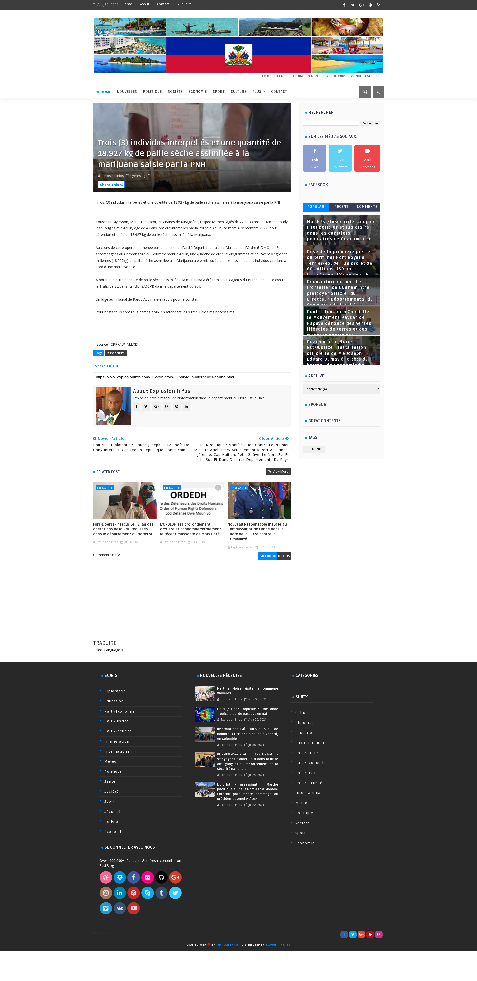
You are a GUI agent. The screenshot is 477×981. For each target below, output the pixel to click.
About (144, 4)
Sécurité (112, 812)
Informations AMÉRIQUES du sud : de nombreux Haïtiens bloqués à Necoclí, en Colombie (247, 734)
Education (114, 701)
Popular (316, 207)
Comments (367, 207)
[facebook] (344, 5)
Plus (256, 92)
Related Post (108, 472)
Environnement (310, 743)
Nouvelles (127, 92)
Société (175, 92)
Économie (198, 92)
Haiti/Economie (119, 711)
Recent (341, 207)
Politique (152, 92)
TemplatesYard (227, 945)
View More (280, 471)
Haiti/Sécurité (118, 731)
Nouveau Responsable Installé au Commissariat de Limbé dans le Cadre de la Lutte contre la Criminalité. (257, 532)
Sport (219, 92)
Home (127, 4)
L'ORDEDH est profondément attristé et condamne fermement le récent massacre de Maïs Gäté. (190, 529)
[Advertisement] (192, 605)
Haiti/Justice (116, 721)
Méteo (110, 761)
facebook (267, 556)
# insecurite (116, 353)
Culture (238, 92)
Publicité (184, 4)
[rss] (379, 5)
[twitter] (353, 5)
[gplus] (361, 5)
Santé (110, 781)
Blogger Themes (278, 945)
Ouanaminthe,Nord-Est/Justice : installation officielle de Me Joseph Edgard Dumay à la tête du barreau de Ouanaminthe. (337, 354)
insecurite (104, 487)
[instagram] (379, 934)
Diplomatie (115, 691)
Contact (163, 4)
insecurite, (159, 175)
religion (112, 822)
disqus (284, 556)
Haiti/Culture (308, 753)
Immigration (117, 741)
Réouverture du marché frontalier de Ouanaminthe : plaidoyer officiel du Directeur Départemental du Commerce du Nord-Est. (340, 293)
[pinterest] (370, 5)
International (117, 751)
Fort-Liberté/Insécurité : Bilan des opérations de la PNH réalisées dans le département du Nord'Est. (123, 529)
